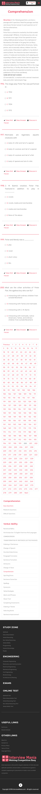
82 (4, 383)
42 (4, 364)
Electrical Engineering (9, 666)
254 (9, 478)
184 (14, 436)
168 (4, 428)
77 (17, 379)
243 (15, 470)
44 (13, 364)
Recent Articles (5, 730)
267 (15, 485)
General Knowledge (8, 648)
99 (9, 390)
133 (4, 409)
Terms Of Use (5, 748)
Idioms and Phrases (9, 595)
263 (26, 481)
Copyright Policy (6, 751)
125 (35, 402)
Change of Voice (8, 568)
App (32, 3)
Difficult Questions (9, 514)
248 (10, 474)
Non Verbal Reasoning (9, 640)
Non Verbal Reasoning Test (10, 703)
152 (29, 417)
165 (24, 424)
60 (13, 371)
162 (9, 424)
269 (26, 485)
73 (35, 375)
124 (29, 402)
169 (9, 428)
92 (13, 386)
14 (24, 348)
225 (15, 459)
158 (24, 421)
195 (35, 440)
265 (4, 485)
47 (26, 364)
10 (7, 348)
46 (22, 364)
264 (31, 481)
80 (30, 379)
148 (9, 417)
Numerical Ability (8, 529)
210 (10, 451)
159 (29, 421)
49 (35, 364)
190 (9, 440)
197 (9, 443)
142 (14, 413)
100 (13, 390)
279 (10, 493)
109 (25, 394)
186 (25, 436)
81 (34, 379)
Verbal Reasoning (8, 637)
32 (30, 356)
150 (20, 417)
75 (8, 379)
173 (29, 428)
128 (14, 405)
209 (4, 451)
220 (25, 455)
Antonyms (6, 564)
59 (8, 371)
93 (17, 386)
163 (14, 424)
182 (4, 436)
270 (31, 485)
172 (24, 428)
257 (25, 478)
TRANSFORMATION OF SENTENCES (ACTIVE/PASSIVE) (20, 540)
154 (4, 421)
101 (18, 390)
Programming (7, 645)
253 (4, 478)
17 (36, 348)
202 (35, 443)
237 (15, 466)
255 (15, 478)
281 (20, 493)
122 (19, 402)
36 (13, 360)
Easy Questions (8, 506)
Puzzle (5, 651)
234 (31, 462)
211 (15, 451)
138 (29, 409)
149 (14, 417)
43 (9, 364)
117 (28, 398)
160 (34, 421)
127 (9, 405)
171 (20, 428)
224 (10, 459)
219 (20, 455)
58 (4, 371)
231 (15, 462)
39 (26, 360)
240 (31, 466)
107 (14, 394)
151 (25, 417)
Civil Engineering (8, 672)
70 (22, 375)
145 (30, 413)
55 (25, 367)
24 (30, 352)
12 (15, 348)
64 (30, 371)
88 (31, 383)
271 (4, 489)
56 (30, 367)
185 (20, 436)
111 (35, 394)
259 (4, 481)
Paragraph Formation (10, 556)
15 (28, 348)
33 (35, 356)
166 (30, 424)
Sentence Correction (10, 579)
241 (4, 470)
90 (4, 386)
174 (34, 428)
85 (17, 383)
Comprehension (8, 572)
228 (31, 459)
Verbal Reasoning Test (9, 701)
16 (32, 348)
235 (4, 466)
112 (4, 398)
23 (26, 352)
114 (14, 398)
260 (10, 481)
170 (15, 428)
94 (22, 386)
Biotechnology (7, 675)
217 (9, 455)
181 (35, 432)
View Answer (21, 120)
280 (15, 493)
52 (13, 367)
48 (31, 364)
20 (13, 352)
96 (31, 386)
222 (35, 455)
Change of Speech (9, 548)
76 (13, 379)
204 (10, 447)
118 (33, 398)
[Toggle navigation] (39, 3)
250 (21, 474)
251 (26, 474)
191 (15, 440)
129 (20, 405)
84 (13, 383)
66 (4, 375)
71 (26, 375)
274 (20, 489)
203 (4, 447)
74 (4, 379)
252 (31, 474)
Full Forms (4, 727)
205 (15, 447)
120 (9, 402)
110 (30, 394)
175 (4, 432)
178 (19, 432)
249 (15, 474)
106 (9, 394)
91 (8, 386)
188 (35, 436)
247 (4, 474)
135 (14, 409)
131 (30, 405)
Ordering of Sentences (10, 544)
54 (21, 367)
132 (35, 405)
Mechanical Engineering (10, 669)
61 (17, 371)
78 (21, 379)
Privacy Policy (5, 745)
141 (9, 413)
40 (30, 360)
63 (26, 371)
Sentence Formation (10, 560)
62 (22, 371)
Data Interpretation (8, 634)
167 (35, 424)
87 (26, 383)
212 (20, 451)
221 (30, 455)
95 (26, 386)
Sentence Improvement (11, 614)
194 (30, 440)
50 (4, 367)
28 (13, 356)
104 (33, 390)
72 (30, 375)
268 (20, 485)
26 (4, 356)
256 (20, 478)
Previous (6, 345)
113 (9, 398)
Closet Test (7, 599)
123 (24, 402)
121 (14, 402)
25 (34, 352)
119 (4, 402)
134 (9, 409)
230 (10, 462)
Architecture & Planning (10, 677)
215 (35, 451)
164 (19, 424)
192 (19, 440)
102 (23, 390)
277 (36, 489)
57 (34, 367)
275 (25, 489)
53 (17, 367)
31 (26, 356)
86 (22, 383)
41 (34, 360)
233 (25, 462)
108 (20, 394)
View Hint (9, 120)
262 (20, 481)
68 (13, 375)
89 (35, 383)
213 (25, 451)
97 (35, 386)
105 (4, 394)
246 (31, 470)
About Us (4, 740)
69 (18, 375)
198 (14, 443)
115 (19, 398)
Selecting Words (8, 611)
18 (4, 352)
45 (17, 364)
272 (9, 489)
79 (26, 379)
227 (26, 459)
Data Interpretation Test (10, 698)
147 (4, 417)
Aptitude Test (7, 695)
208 (31, 447)
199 (20, 443)
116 (23, 398)
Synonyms (6, 587)
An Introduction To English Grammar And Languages (20, 533)
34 (4, 360)
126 (4, 405)
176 (9, 432)
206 (20, 447)
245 (26, 470)
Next (26, 493)
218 (14, 455)
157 (19, 421)
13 (19, 348)
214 (30, 451)
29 (18, 356)
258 (31, 478)
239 (25, 466)
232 (20, 462)
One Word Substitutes (10, 552)
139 (34, 409)
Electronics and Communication (12, 664)
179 (24, 432)
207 (26, 447)
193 (25, 440)
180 (29, 432)
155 (9, 421)
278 (4, 493)
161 (4, 424)
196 (4, 443)
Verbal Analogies (8, 591)
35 (8, 360)
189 (4, 440)
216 (4, 455)
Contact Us (4, 743)
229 (4, 462)
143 (19, 413)
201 (30, 443)
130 (25, 405)
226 (20, 459)
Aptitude (5, 632)
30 (22, 356)
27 (9, 356)
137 (24, 409)
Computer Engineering (9, 661)
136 (19, 409)
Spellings (6, 583)
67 (9, 375)
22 (21, 352)
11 (11, 348)
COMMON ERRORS (9, 536)
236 (9, 466)
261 (15, 481)
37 (17, 360)
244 (20, 470)
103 (28, 390)
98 (4, 390)
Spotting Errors (8, 575)
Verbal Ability (6, 643)
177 (14, 432)
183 (9, 436)
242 (9, 470)
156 (14, 421)
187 (30, 436)
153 (35, 417)
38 (21, 360)
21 (17, 352)
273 (15, 489)
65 (35, 371)
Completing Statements (11, 603)
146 (35, 413)
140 (4, 413)
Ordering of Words (9, 607)
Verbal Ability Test (8, 706)
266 (10, 485)
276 (30, 489)
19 (8, 352)
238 (20, 466)
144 (24, 413)
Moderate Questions (9, 510)
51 (8, 367)
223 (4, 459)
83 (9, 383)
